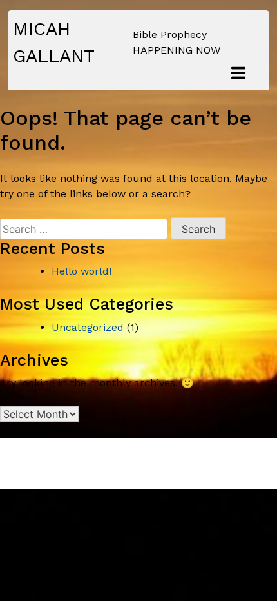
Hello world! (81, 271)
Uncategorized (88, 327)
